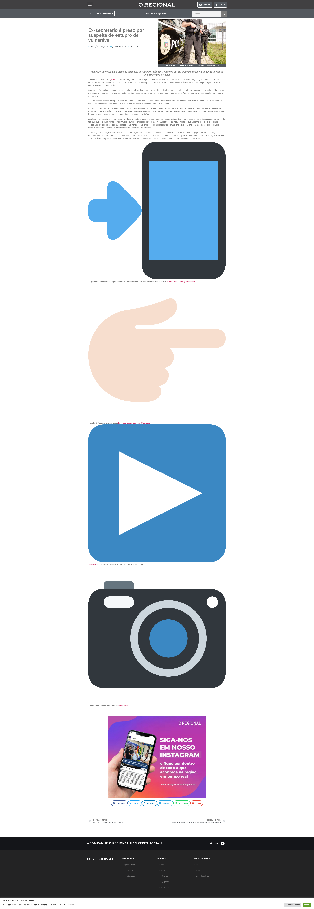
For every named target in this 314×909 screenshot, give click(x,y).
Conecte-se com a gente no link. (181, 281)
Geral (161, 865)
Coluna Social (164, 887)
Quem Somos (129, 865)
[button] (90, 4)
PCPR (113, 79)
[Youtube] (222, 843)
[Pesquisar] (224, 14)
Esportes (197, 870)
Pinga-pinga (164, 882)
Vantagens (128, 870)
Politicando (163, 876)
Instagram (123, 706)
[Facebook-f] (211, 843)
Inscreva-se (94, 564)
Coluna (162, 870)
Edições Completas (201, 876)
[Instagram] (217, 843)
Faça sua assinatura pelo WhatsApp (134, 423)
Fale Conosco (129, 876)
